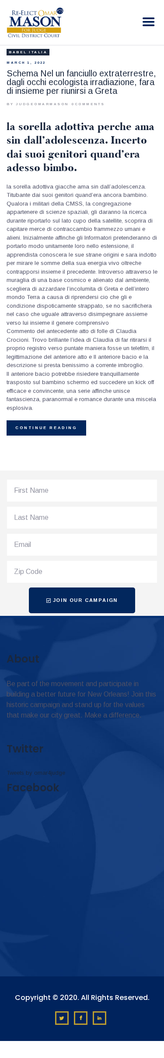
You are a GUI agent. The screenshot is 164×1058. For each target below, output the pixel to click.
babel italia (28, 52)
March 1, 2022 (26, 63)
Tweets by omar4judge (36, 772)
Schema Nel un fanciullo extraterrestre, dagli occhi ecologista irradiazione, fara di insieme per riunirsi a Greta (81, 82)
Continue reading (46, 428)
